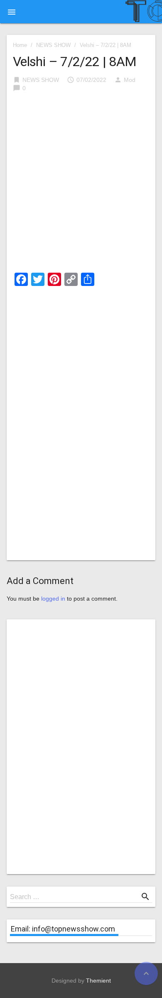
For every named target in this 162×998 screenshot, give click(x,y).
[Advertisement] (81, 185)
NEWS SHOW (53, 45)
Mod (129, 79)
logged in (53, 598)
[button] (12, 12)
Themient (98, 980)
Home (20, 45)
